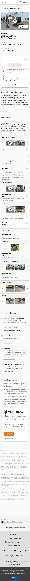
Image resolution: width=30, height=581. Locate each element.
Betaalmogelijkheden (9, 359)
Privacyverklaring (9, 555)
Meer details (6, 343)
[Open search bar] (21, 2)
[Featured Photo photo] (26, 155)
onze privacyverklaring (16, 573)
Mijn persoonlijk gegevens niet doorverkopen (15, 557)
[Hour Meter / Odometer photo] (26, 168)
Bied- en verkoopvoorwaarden (11, 330)
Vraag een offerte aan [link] (9, 434)
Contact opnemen (19, 527)
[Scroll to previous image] (2, 143)
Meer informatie (11, 438)
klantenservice (8, 72)
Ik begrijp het (15, 577)
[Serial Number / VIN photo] (26, 161)
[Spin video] (26, 149)
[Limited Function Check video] (26, 195)
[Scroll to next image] (27, 143)
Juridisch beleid (19, 555)
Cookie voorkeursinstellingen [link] (15, 558)
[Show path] (7, 6)
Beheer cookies (4, 573)
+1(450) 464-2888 (8, 371)
